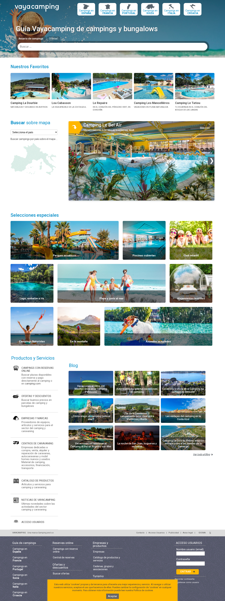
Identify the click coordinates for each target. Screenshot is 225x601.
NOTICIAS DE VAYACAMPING (38, 499)
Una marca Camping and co (40, 533)
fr (210, 533)
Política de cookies (143, 590)
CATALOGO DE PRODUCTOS (37, 480)
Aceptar (112, 596)
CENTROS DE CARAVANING (37, 443)
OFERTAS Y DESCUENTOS (36, 396)
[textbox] (112, 47)
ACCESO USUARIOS (32, 522)
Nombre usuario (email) (190, 549)
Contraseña (183, 559)
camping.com (33, 383)
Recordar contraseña (184, 579)
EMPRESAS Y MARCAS (34, 418)
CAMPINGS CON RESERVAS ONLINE (37, 369)
